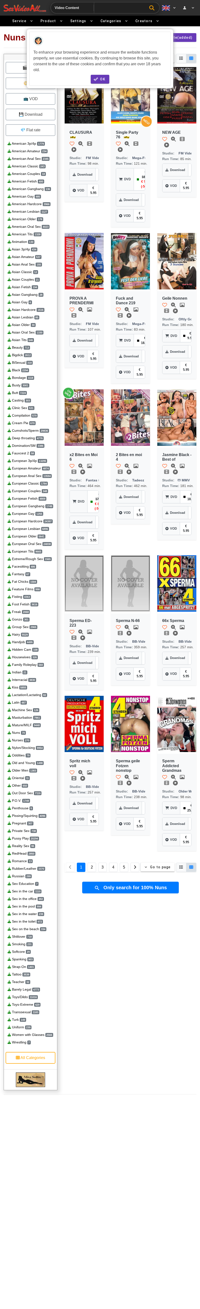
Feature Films (25, 589)
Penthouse (21, 808)
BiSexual (21, 362)
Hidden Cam (24, 649)
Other (19, 785)
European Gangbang (31, 506)
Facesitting (23, 566)
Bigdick (21, 355)
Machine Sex (24, 710)
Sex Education (24, 884)
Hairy (19, 634)
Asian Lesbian (24, 317)
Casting (20, 400)
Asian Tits (22, 340)
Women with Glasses (31, 1035)
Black (19, 370)
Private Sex (23, 831)
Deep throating (27, 438)
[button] (84, 95)
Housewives (24, 657)
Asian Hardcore (27, 310)
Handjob (22, 642)
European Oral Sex (31, 544)
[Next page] (134, 867)
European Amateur (30, 468)
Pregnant (21, 823)
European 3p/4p (28, 461)
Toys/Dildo (24, 997)
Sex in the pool (26, 906)
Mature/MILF (25, 725)
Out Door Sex (25, 793)
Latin (18, 702)
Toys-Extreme (25, 1004)
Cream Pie (23, 423)
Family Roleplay (27, 665)
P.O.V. (20, 801)
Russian (21, 876)
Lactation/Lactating (28, 695)
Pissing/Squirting (28, 816)
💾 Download (30, 114)
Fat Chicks (23, 581)
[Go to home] (25, 8)
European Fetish (28, 498)
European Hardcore (31, 521)
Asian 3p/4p (23, 249)
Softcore (20, 952)
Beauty (20, 347)
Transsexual (24, 1012)
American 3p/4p (27, 143)
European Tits (26, 551)
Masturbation (25, 717)
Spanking (22, 959)
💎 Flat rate (30, 130)
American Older (26, 219)
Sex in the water (27, 914)
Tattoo (20, 974)
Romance (21, 861)
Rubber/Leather (27, 868)
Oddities (20, 755)
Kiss (18, 687)
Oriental (20, 778)
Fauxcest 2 (22, 453)
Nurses (20, 740)
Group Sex (23, 627)
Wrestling (20, 1042)
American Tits (25, 234)
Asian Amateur (25, 257)
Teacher (20, 982)
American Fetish (27, 181)
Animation (22, 242)
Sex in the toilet (26, 921)
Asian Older (23, 325)
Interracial (23, 680)
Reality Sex (22, 846)
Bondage (22, 378)
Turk (18, 1020)
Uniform (20, 1027)
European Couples (29, 491)
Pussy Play (24, 838)
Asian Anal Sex (26, 264)
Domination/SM (27, 446)
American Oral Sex (30, 227)
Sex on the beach (28, 929)
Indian (18, 672)
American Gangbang (30, 189)
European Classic (29, 483)
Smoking (21, 944)
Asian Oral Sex (26, 332)
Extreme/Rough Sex (31, 559)
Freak (20, 612)
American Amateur (29, 151)
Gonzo (20, 619)
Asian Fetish (24, 287)
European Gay (26, 514)
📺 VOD (30, 99)
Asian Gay (21, 302)
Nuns (18, 733)
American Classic (28, 166)
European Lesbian (29, 529)
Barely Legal (25, 989)
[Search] (153, 7)
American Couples (28, 174)
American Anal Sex (30, 159)
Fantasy (20, 574)
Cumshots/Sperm (29, 430)
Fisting (20, 597)
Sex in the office (27, 899)
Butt (18, 393)
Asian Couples (25, 279)
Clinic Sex (22, 408)
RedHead (22, 853)
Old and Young (27, 763)
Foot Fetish (24, 604)
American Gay (25, 196)
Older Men (23, 770)
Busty (19, 385)
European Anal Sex (31, 476)
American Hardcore (30, 204)
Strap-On (22, 967)
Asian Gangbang (26, 294)
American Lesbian (29, 211)
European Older (27, 536)
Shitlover (21, 936)
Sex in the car (25, 891)
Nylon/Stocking (27, 748)
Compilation (24, 415)
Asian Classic (24, 272)
